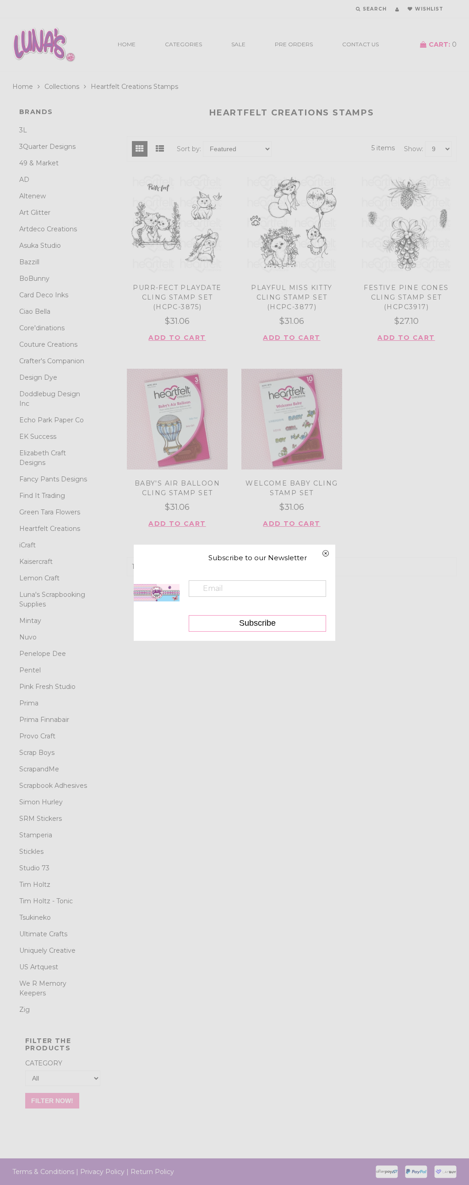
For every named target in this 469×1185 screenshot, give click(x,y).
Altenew (32, 196)
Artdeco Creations (48, 229)
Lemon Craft (39, 578)
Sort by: (189, 149)
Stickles (31, 851)
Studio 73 (34, 868)
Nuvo (28, 637)
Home (127, 44)
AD (24, 179)
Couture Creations (48, 344)
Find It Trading (42, 495)
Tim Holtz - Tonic (46, 901)
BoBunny (34, 278)
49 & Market (39, 163)
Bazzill (29, 262)
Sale (238, 44)
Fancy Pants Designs (53, 479)
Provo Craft (37, 736)
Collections (61, 86)
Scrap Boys (37, 752)
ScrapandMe (39, 769)
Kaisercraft (36, 561)
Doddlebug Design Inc (49, 399)
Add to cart (177, 337)
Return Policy (152, 1172)
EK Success (37, 436)
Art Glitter (34, 212)
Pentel (30, 670)
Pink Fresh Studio (47, 687)
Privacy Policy (102, 1172)
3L (23, 130)
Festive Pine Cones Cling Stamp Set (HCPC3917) (406, 297)
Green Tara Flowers (49, 512)
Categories (183, 44)
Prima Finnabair (44, 719)
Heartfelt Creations (49, 528)
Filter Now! (52, 1100)
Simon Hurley (41, 802)
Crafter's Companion (51, 361)
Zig (24, 1009)
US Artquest (38, 967)
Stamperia (35, 835)
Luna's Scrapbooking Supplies (52, 599)
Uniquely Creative (47, 950)
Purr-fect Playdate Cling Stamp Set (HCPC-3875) (177, 297)
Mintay (30, 621)
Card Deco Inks (43, 295)
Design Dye (38, 377)
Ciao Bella (34, 311)
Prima (28, 703)
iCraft (27, 545)
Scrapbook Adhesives (53, 785)
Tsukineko (35, 917)
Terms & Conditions (43, 1172)
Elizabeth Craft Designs (42, 458)
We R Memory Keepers (42, 988)
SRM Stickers (40, 818)
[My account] (397, 9)
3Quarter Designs (47, 146)
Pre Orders (294, 44)
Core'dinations (42, 328)
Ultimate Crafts (43, 934)
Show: (413, 149)
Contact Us (360, 44)
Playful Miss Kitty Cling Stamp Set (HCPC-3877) (291, 297)
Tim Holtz (34, 884)
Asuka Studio (40, 245)
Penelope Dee (42, 654)
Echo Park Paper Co (51, 420)
